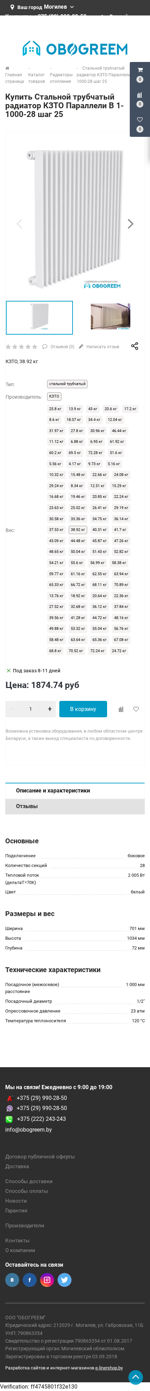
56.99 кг (97, 563)
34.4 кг (94, 419)
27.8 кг (77, 431)
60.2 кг (55, 453)
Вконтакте (12, 1280)
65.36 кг (99, 640)
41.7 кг (120, 530)
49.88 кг (56, 628)
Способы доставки (29, 1181)
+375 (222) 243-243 (39, 1119)
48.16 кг (121, 618)
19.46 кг (78, 496)
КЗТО (54, 396)
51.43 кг (99, 551)
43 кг (92, 409)
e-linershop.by (109, 1367)
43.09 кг (56, 541)
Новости (16, 1201)
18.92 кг (78, 596)
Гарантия (16, 1211)
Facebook (30, 1280)
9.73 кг (94, 464)
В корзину (83, 709)
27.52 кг (56, 606)
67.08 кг (121, 640)
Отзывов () (62, 346)
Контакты (17, 1240)
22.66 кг (99, 474)
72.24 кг (97, 651)
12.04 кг (115, 419)
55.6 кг (77, 563)
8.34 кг (77, 486)
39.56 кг (56, 618)
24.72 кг (119, 651)
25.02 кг (78, 508)
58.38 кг (119, 563)
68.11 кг (99, 585)
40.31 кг (99, 530)
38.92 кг (78, 530)
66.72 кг (78, 585)
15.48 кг (78, 474)
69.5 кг (75, 453)
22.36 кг (121, 596)
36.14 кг (121, 519)
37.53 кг (56, 530)
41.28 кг (78, 618)
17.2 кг (130, 409)
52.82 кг (121, 551)
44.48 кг (78, 541)
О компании (20, 1250)
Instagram (47, 1280)
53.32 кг (78, 628)
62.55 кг (99, 574)
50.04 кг (78, 551)
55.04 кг (99, 628)
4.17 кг (75, 464)
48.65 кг (56, 551)
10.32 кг (56, 474)
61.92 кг (117, 441)
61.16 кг (78, 574)
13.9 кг (75, 409)
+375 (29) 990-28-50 (42, 1098)
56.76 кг (121, 628)
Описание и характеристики (53, 790)
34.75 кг (99, 519)
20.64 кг (99, 596)
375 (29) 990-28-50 (43, 1108)
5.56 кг (55, 464)
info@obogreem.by (28, 1129)
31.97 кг (56, 431)
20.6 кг (111, 409)
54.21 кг (56, 563)
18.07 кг (74, 419)
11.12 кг (56, 441)
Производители (24, 1225)
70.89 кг (121, 585)
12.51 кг (97, 486)
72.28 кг (95, 453)
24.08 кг (121, 474)
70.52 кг (76, 651)
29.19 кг (121, 508)
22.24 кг (121, 496)
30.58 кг (56, 519)
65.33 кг (56, 585)
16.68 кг (56, 496)
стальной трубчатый (67, 384)
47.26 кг (121, 541)
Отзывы (27, 806)
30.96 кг (97, 431)
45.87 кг (99, 541)
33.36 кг (78, 519)
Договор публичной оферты (40, 1157)
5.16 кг (114, 464)
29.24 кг (56, 486)
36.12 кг (99, 606)
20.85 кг (99, 496)
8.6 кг (54, 419)
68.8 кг (55, 651)
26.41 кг (99, 508)
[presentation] (19, 223)
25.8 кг (55, 409)
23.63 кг (56, 508)
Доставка (17, 1166)
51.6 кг (116, 453)
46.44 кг (119, 431)
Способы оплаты (26, 1191)
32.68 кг (78, 606)
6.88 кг (77, 441)
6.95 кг (96, 441)
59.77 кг (56, 574)
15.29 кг (119, 486)
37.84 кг (121, 606)
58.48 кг (56, 640)
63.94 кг (121, 574)
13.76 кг (56, 596)
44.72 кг (99, 618)
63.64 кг (78, 640)
